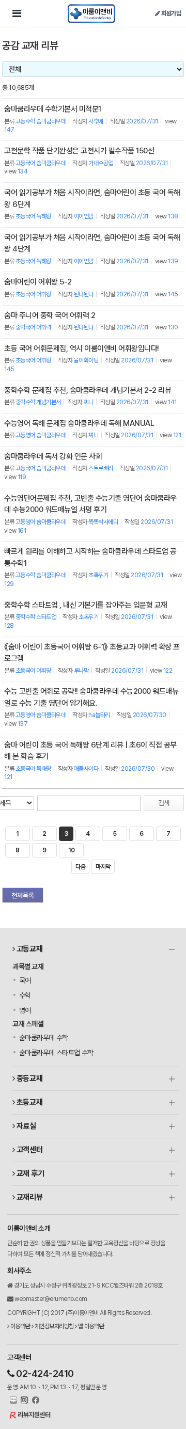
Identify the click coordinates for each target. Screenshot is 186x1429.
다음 (80, 866)
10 (71, 850)
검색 (163, 803)
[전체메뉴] (16, 13)
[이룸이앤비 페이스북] (34, 1400)
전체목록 (22, 895)
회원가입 (170, 13)
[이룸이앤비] (91, 13)
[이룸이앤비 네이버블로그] (12, 1400)
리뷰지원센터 (34, 1415)
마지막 (103, 866)
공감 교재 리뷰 (30, 45)
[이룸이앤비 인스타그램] (23, 1400)
